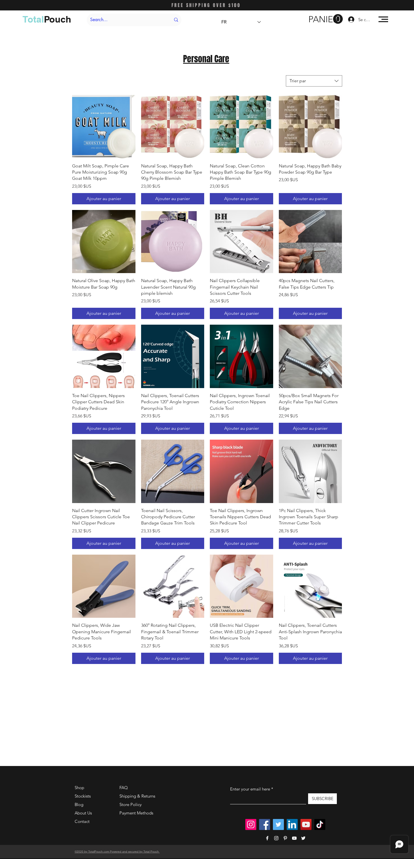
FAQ (123, 787)
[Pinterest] (285, 838)
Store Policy (130, 804)
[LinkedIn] (292, 824)
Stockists (83, 796)
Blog (79, 804)
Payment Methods (136, 813)
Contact (82, 821)
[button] (325, 19)
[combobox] (314, 81)
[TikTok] (319, 824)
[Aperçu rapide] (103, 126)
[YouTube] (306, 824)
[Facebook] (264, 824)
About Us (83, 813)
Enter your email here (250, 789)
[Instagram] (250, 824)
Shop (79, 787)
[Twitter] (278, 824)
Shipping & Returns (137, 796)
